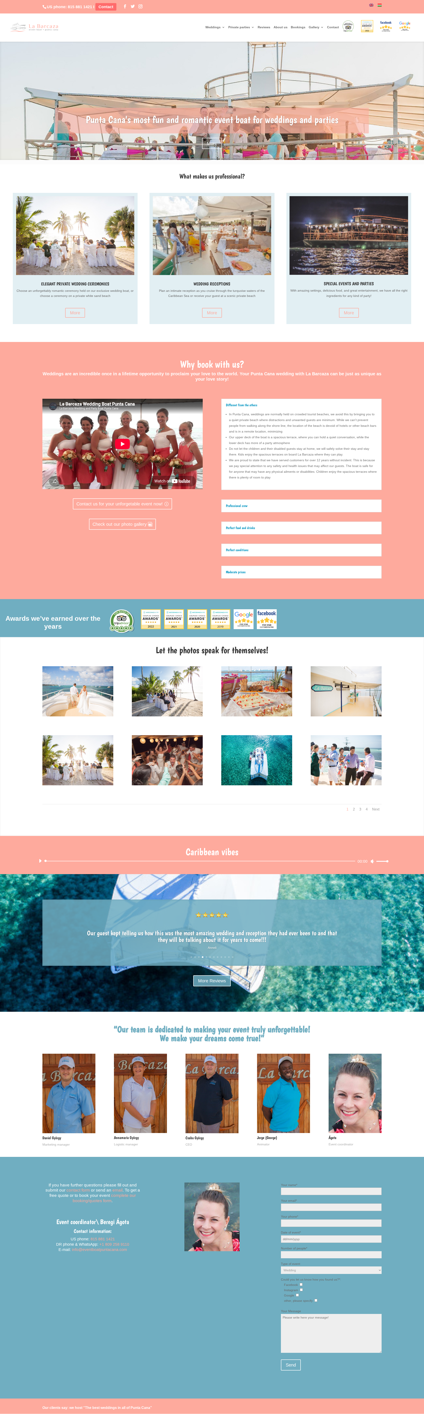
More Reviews (212, 980)
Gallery (314, 27)
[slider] (381, 861)
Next (375, 809)
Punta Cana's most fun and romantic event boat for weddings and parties (212, 119)
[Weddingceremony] (77, 784)
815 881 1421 (80, 7)
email (117, 1190)
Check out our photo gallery (120, 524)
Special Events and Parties (349, 283)
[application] (212, 861)
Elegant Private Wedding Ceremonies (75, 284)
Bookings (298, 27)
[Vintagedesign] (346, 715)
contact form (78, 1190)
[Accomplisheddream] (77, 715)
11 (229, 957)
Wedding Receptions (211, 284)
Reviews (264, 27)
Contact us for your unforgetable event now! (119, 503)
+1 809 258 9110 (114, 1244)
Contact (105, 7)
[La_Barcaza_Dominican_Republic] (256, 784)
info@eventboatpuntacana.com (99, 1249)
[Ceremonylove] (167, 715)
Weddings (213, 27)
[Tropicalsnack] (256, 715)
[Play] (40, 860)
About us (281, 27)
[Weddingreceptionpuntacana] (167, 784)
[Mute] (372, 861)
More (212, 143)
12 (232, 957)
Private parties (239, 27)
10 (225, 957)
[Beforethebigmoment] (346, 784)
